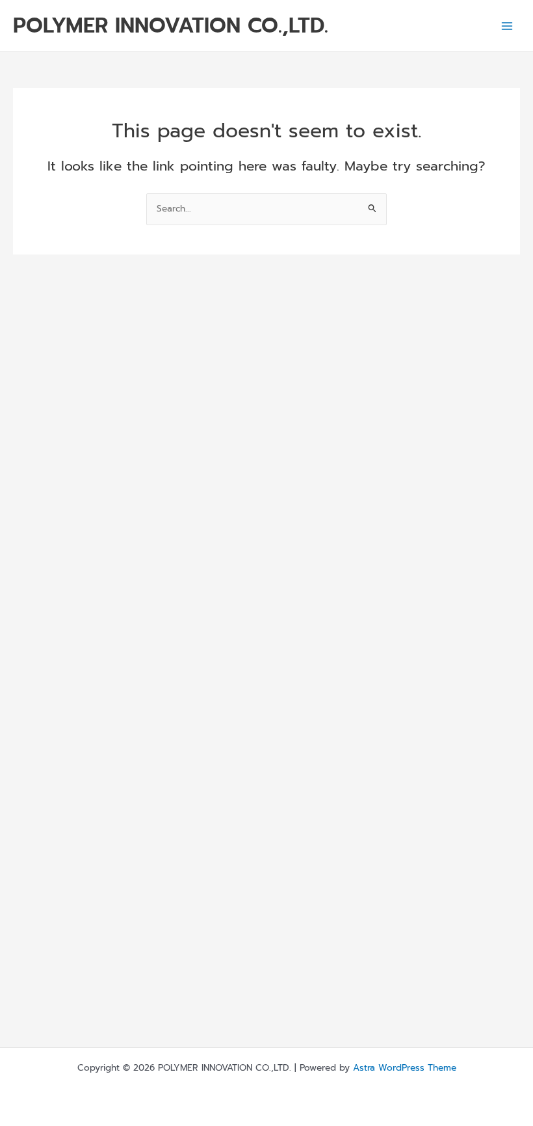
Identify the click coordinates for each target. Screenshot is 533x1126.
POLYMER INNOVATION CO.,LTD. (170, 25)
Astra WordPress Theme (404, 1068)
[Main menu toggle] (507, 25)
